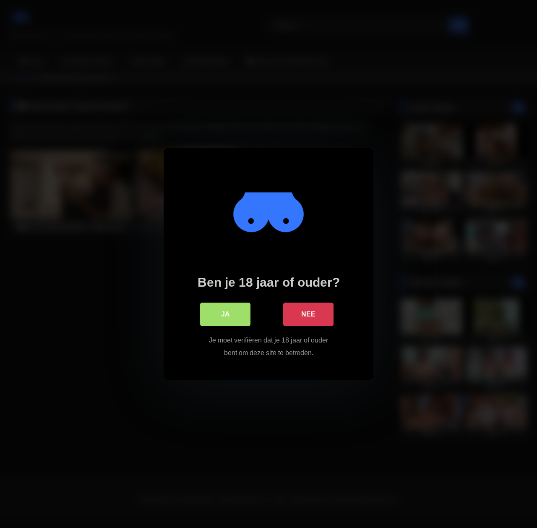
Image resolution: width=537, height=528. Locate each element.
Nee (308, 314)
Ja (225, 314)
